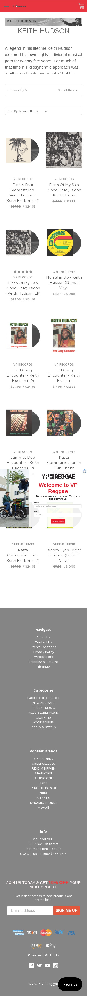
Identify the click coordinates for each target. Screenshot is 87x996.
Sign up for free (58, 521)
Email (36, 502)
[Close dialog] (84, 471)
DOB (36, 511)
